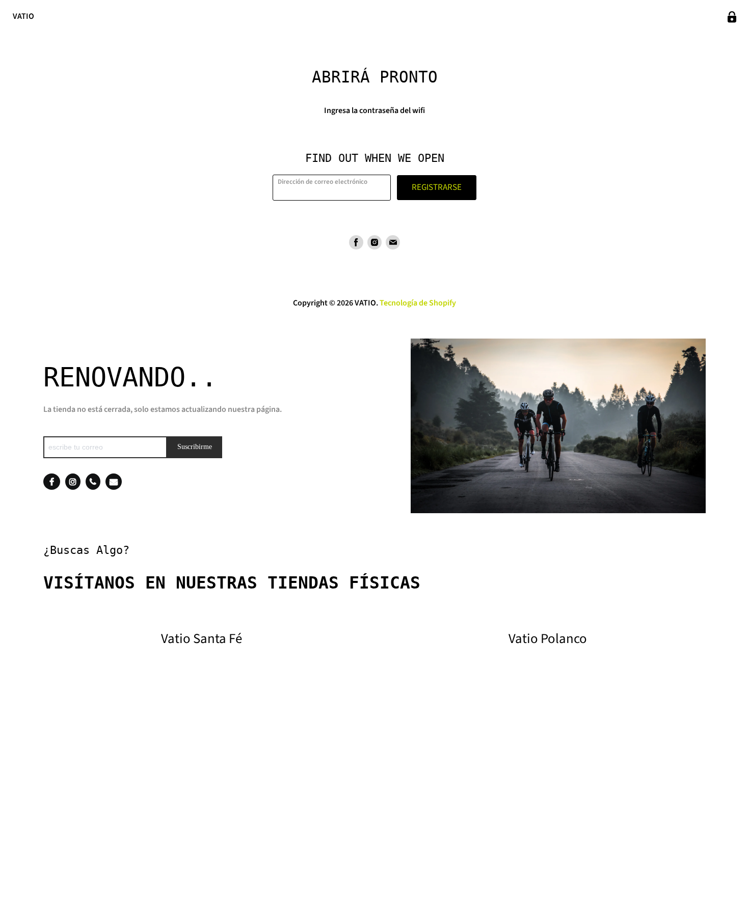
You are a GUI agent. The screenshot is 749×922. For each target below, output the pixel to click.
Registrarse (437, 187)
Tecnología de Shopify (418, 303)
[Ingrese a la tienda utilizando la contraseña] (732, 17)
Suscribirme (194, 447)
